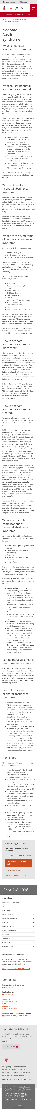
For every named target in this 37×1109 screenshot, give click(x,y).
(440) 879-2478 (7, 994)
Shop (22, 8)
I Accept (18, 1105)
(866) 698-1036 (15, 889)
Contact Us (6, 999)
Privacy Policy (21, 1089)
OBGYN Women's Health (18, 20)
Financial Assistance (9, 1001)
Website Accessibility (10, 1009)
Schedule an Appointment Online (16, 863)
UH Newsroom (7, 1004)
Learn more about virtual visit (16, 875)
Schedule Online (26, 2)
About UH (6, 1006)
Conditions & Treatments (11, 22)
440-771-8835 (15, 870)
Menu (33, 10)
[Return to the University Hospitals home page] (4, 8)
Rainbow (11, 8)
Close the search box (29, 8)
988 (3, 1016)
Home (3, 20)
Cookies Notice (9, 1091)
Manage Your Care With (16, 969)
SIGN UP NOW (10, 1047)
